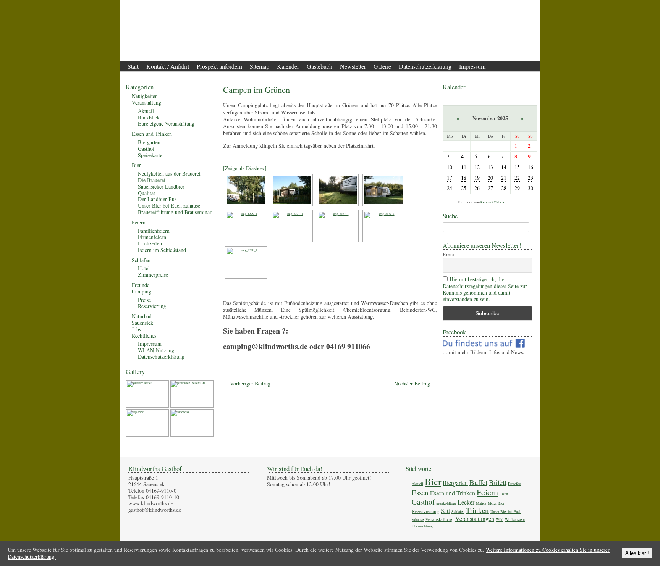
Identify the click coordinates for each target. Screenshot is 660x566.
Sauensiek (142, 322)
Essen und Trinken (152, 133)
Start (133, 66)
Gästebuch (319, 66)
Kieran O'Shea (492, 202)
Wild (499, 519)
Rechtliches (144, 335)
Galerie (382, 66)
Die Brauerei (151, 180)
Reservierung (152, 306)
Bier (136, 165)
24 (449, 188)
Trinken (477, 510)
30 (530, 188)
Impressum (472, 66)
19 (477, 177)
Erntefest (514, 483)
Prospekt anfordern (219, 66)
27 (490, 188)
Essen (420, 492)
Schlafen (141, 260)
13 (490, 167)
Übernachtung (422, 526)
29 (517, 188)
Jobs (136, 329)
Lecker (466, 502)
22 (517, 177)
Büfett (497, 482)
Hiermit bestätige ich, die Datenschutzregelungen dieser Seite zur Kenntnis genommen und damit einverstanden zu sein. (485, 289)
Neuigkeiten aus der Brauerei (169, 173)
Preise (144, 299)
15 (517, 167)
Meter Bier (496, 503)
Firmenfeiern (152, 236)
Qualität (146, 193)
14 (503, 167)
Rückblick (149, 117)
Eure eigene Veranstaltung (166, 123)
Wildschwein (515, 519)
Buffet (478, 482)
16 (530, 167)
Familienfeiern (154, 230)
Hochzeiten (150, 243)
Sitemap (259, 66)
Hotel (144, 268)
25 (463, 188)
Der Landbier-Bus (157, 199)
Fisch (504, 494)
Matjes (481, 503)
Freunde (140, 285)
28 (503, 188)
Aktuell (146, 110)
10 (449, 167)
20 (490, 177)
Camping (141, 291)
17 (449, 177)
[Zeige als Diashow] (245, 168)
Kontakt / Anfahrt (167, 66)
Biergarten (149, 142)
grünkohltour (446, 503)
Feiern (139, 222)
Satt (445, 510)
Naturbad (142, 316)
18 (463, 177)
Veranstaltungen (474, 518)
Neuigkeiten (145, 96)
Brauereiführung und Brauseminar (175, 212)
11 (463, 167)
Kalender (288, 66)
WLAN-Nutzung (156, 350)
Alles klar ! (637, 553)
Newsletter (353, 66)
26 (477, 188)
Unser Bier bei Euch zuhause (169, 205)
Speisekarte (150, 155)
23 (530, 177)
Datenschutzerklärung (425, 66)
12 (477, 167)
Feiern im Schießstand (162, 249)
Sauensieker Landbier (161, 186)
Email (449, 255)
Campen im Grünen (256, 89)
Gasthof (146, 148)
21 (503, 177)
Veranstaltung (146, 102)
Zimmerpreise (153, 274)
